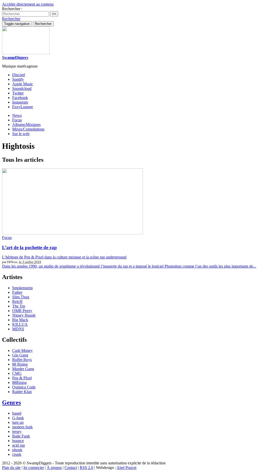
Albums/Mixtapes (26, 124)
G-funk (18, 418)
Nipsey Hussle (24, 315)
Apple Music (22, 84)
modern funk (22, 427)
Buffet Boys (22, 359)
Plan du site (11, 467)
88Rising (19, 382)
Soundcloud (21, 88)
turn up (18, 422)
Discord (18, 75)
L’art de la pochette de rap (29, 247)
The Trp (18, 306)
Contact (70, 467)
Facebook (20, 97)
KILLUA (20, 324)
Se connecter (33, 467)
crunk (16, 454)
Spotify (18, 79)
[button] (11, 19)
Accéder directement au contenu (28, 4)
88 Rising (20, 364)
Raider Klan (22, 391)
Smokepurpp (22, 288)
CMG (17, 373)
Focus (17, 120)
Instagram (20, 102)
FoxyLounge (22, 107)
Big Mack (20, 320)
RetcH (17, 301)
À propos (54, 467)
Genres (11, 402)
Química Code (24, 387)
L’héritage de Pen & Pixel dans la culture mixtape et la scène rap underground (64, 257)
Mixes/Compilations (28, 129)
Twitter (18, 93)
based (16, 413)
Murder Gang (23, 369)
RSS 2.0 (86, 467)
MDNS (18, 329)
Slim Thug (20, 297)
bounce (18, 440)
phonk (17, 450)
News (17, 115)
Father (17, 292)
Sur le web (20, 134)
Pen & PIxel (22, 378)
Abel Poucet (126, 467)
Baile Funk (21, 436)
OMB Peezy (22, 310)
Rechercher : (12, 9)
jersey (17, 431)
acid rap (18, 445)
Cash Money (22, 350)
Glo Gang (20, 355)
